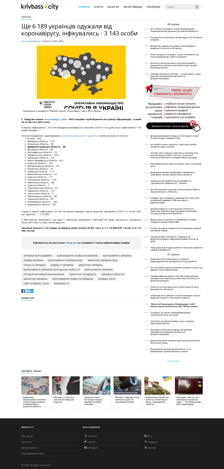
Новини (84, 7)
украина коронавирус (38, 255)
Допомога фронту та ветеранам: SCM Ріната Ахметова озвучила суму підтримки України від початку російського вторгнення (173, 211)
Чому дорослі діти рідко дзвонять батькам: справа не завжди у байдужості (176, 248)
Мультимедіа (133, 7)
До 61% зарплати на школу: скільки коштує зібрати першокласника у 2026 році (175, 190)
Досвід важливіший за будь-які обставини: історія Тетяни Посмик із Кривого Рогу (174, 137)
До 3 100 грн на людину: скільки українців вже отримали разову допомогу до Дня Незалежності (174, 30)
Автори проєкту (29, 447)
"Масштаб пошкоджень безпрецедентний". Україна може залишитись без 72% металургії (174, 305)
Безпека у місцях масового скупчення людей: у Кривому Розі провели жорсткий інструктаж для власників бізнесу (173, 65)
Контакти (26, 441)
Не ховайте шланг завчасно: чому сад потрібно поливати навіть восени (173, 145)
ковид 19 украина (62, 264)
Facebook (92, 436)
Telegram (70, 242)
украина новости (112, 274)
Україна (26, 16)
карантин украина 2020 (102, 260)
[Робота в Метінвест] (173, 107)
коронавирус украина (117, 255)
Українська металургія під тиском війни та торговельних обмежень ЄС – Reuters (170, 182)
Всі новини (173, 361)
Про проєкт (27, 436)
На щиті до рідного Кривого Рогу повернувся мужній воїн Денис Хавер (175, 229)
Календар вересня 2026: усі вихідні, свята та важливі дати (175, 165)
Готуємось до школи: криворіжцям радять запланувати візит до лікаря (170, 313)
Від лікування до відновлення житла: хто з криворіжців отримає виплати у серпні (170, 350)
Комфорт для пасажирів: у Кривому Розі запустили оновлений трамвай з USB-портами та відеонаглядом (174, 200)
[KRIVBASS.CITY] (39, 6)
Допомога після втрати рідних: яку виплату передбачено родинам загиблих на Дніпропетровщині (171, 332)
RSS (149, 436)
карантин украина (90, 264)
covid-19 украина (34, 264)
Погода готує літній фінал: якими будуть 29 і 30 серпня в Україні (176, 38)
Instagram (92, 447)
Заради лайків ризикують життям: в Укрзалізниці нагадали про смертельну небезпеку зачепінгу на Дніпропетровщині (174, 278)
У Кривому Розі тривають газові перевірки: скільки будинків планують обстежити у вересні (175, 296)
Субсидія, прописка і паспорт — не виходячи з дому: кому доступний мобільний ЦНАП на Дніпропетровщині (175, 76)
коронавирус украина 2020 (65, 260)
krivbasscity (61, 283)
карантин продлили (82, 274)
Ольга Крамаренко (31, 41)
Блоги (98, 7)
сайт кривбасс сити (36, 283)
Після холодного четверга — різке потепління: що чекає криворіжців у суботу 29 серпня (174, 55)
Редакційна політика (32, 453)
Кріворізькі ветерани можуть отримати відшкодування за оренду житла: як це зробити (173, 260)
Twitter (91, 441)
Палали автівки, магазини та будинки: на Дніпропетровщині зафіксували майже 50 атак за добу (174, 239)
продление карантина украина (44, 274)
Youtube (152, 447)
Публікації (153, 7)
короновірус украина (99, 269)
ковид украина (33, 260)
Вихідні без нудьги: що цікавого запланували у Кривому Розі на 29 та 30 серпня (173, 47)
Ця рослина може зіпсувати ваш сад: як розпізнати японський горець (175, 341)
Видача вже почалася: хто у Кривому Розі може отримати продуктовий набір (173, 221)
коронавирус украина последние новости (52, 269)
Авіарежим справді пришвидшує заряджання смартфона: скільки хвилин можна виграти (172, 173)
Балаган (113, 7)
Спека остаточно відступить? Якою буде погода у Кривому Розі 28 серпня (174, 288)
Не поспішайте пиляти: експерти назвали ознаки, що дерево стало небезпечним (176, 268)
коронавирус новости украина (77, 255)
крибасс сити (106, 278)
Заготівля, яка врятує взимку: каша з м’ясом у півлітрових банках (172, 322)
